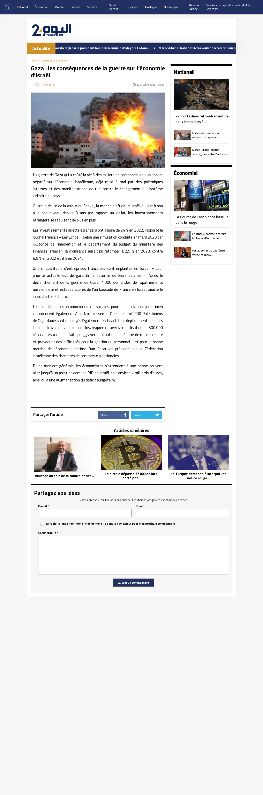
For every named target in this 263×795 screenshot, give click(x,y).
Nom (140, 506)
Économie (41, 7)
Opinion (133, 7)
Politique (151, 7)
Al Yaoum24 (48, 84)
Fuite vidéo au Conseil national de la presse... (206, 135)
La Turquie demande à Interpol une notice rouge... (198, 476)
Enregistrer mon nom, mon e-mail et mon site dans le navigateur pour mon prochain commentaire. (111, 523)
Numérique (171, 7)
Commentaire (48, 533)
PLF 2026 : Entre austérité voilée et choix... (208, 252)
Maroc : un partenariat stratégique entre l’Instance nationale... (209, 152)
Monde (59, 7)
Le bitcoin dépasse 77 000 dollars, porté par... (131, 476)
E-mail (43, 506)
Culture (75, 7)
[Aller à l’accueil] (51, 30)
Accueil (36, 61)
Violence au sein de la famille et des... (64, 476)
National (22, 7)
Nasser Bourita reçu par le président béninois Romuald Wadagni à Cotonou (76, 48)
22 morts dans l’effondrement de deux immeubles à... (201, 119)
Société (92, 7)
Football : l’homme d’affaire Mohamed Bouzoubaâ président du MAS (209, 236)
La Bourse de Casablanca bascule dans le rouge (201, 219)
